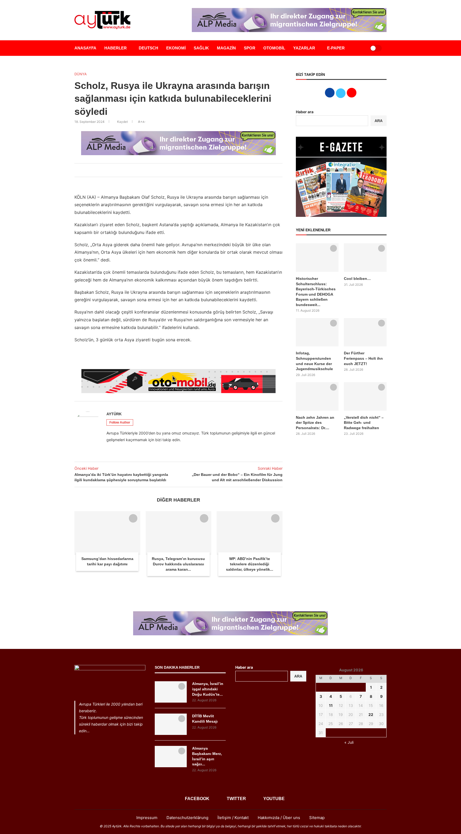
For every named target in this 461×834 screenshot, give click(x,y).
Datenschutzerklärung (187, 817)
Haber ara (304, 111)
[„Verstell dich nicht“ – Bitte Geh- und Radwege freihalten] (365, 396)
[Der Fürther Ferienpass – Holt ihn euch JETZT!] (365, 332)
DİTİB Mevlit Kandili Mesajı (205, 718)
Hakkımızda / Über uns (279, 817)
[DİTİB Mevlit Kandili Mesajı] (171, 724)
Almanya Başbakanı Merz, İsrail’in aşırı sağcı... (207, 756)
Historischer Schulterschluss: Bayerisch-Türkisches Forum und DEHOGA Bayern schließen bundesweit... (316, 291)
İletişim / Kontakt (233, 817)
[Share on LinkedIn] (176, 170)
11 (331, 705)
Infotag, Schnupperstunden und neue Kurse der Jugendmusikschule (314, 361)
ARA (379, 121)
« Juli (348, 742)
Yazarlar (304, 48)
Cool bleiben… (357, 278)
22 (370, 714)
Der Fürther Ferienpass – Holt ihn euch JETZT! (363, 358)
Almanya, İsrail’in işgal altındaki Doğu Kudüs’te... (207, 689)
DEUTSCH (148, 48)
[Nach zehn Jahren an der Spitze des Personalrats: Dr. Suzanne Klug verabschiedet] (317, 396)
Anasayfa (85, 48)
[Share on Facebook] (165, 170)
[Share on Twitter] (171, 170)
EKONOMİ (176, 48)
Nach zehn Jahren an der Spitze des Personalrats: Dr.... (315, 422)
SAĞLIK (201, 48)
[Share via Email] (188, 170)
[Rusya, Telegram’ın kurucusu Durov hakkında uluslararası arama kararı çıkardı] (179, 533)
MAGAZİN (226, 48)
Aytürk (114, 414)
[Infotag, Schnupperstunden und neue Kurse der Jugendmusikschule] (317, 332)
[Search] (359, 48)
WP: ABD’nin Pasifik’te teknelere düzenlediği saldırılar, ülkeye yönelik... (249, 564)
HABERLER (115, 48)
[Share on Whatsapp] (182, 170)
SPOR (249, 48)
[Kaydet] (133, 518)
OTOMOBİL (274, 48)
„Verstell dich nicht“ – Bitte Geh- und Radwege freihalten (364, 422)
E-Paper (336, 48)
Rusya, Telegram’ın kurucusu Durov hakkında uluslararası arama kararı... (178, 564)
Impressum (146, 817)
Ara (298, 676)
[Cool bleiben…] (365, 257)
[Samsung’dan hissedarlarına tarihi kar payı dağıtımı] (107, 533)
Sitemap (317, 817)
